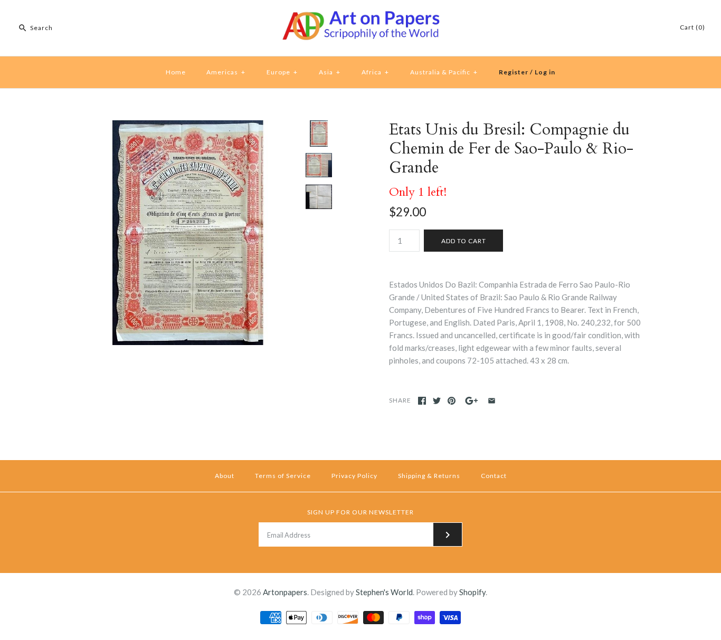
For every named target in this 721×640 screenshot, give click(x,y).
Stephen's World (384, 592)
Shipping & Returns (429, 476)
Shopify (472, 592)
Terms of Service (283, 476)
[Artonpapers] (360, 17)
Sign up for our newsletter (360, 512)
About (224, 476)
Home (176, 72)
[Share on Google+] (471, 401)
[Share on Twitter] (437, 401)
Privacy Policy (354, 476)
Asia (329, 72)
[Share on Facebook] (422, 401)
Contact (494, 476)
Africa (375, 72)
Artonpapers (285, 592)
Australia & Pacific (444, 72)
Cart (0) (692, 27)
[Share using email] (492, 401)
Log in (545, 72)
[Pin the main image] (452, 401)
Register (513, 72)
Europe (282, 72)
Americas (225, 72)
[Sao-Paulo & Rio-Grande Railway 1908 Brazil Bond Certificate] (319, 165)
